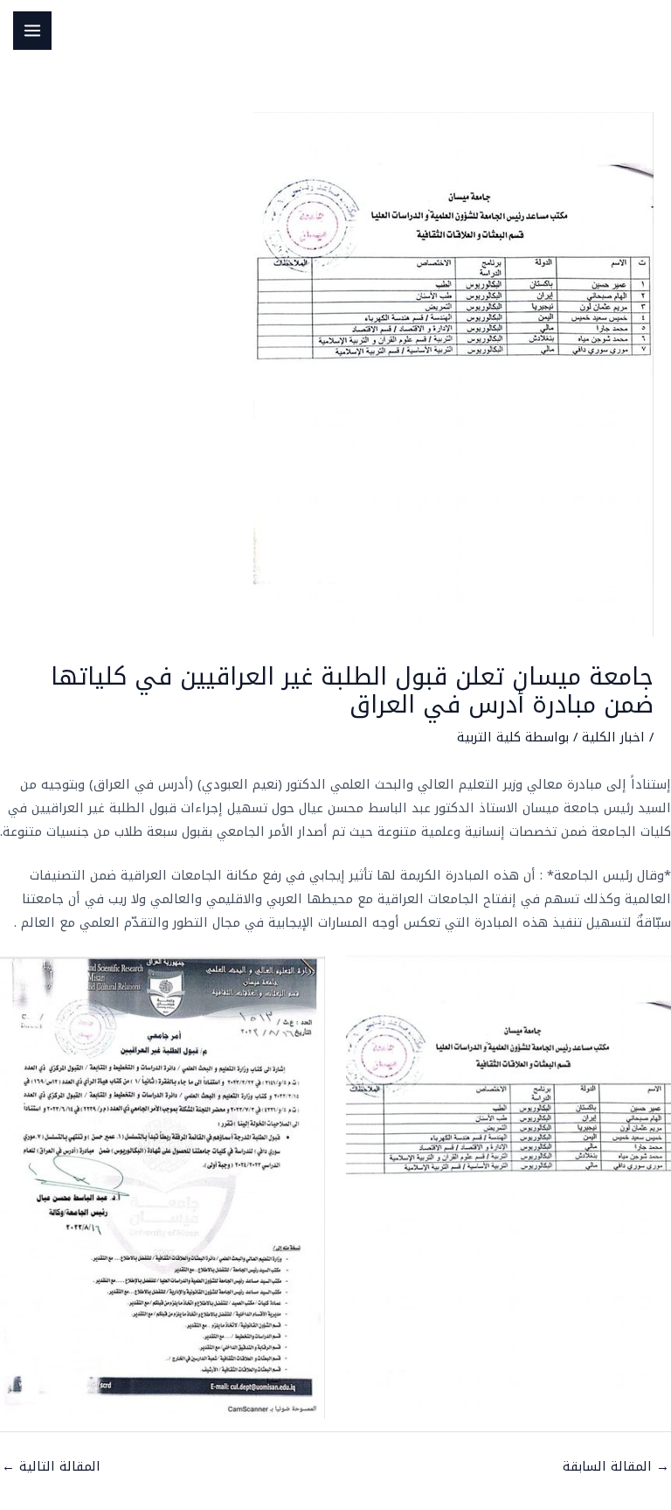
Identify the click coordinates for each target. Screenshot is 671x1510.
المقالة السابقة (616, 1466)
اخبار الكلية (613, 737)
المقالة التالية (51, 1466)
